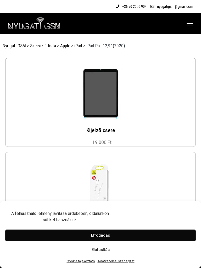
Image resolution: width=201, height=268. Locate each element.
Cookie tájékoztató (81, 261)
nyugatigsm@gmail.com (175, 6)
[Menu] (190, 23)
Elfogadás (100, 235)
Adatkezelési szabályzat (116, 261)
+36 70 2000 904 (134, 6)
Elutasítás (101, 249)
